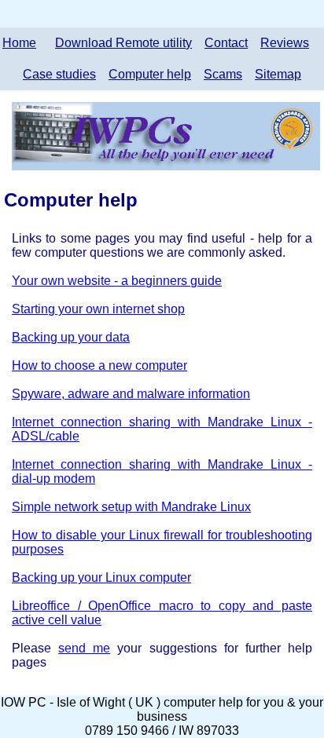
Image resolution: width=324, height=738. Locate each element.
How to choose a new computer (99, 365)
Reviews (284, 42)
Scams (223, 74)
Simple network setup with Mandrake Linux (131, 506)
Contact (226, 42)
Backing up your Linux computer (101, 577)
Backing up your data (71, 337)
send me (84, 648)
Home (19, 42)
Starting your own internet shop (98, 309)
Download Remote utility (123, 42)
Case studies (59, 74)
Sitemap (278, 74)
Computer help (150, 74)
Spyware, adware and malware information (131, 393)
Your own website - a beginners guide (117, 280)
